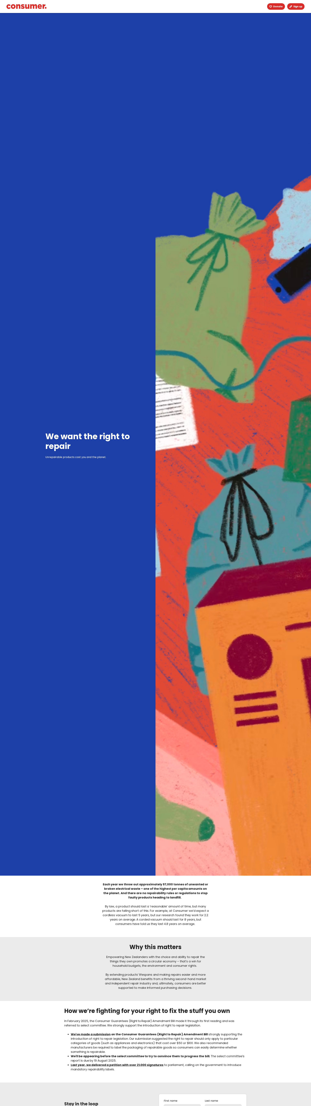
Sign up (297, 6)
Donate (277, 6)
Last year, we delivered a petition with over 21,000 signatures (117, 1065)
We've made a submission (91, 1034)
